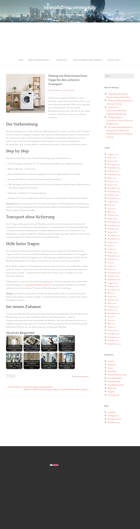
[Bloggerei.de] (54, 465)
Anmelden (112, 412)
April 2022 (112, 249)
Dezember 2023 (114, 222)
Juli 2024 (111, 205)
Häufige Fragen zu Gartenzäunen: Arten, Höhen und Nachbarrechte (119, 120)
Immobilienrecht (114, 381)
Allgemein (112, 364)
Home (20, 60)
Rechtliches (113, 60)
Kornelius (71, 90)
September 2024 (114, 198)
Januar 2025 (112, 185)
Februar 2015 (113, 330)
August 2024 (113, 201)
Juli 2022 (111, 245)
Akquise (111, 361)
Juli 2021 (111, 262)
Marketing (61, 60)
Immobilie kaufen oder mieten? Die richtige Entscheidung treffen (29, 387)
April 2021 (112, 266)
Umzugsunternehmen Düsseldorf (38, 285)
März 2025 (112, 178)
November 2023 (114, 225)
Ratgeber (111, 391)
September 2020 (114, 279)
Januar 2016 (112, 310)
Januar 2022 (112, 252)
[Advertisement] (70, 39)
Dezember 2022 (114, 235)
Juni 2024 (111, 208)
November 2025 (114, 168)
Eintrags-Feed (113, 415)
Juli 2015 (111, 317)
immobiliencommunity (70, 7)
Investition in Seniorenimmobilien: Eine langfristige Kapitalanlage (116, 110)
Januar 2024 (112, 218)
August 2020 (113, 283)
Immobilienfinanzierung (117, 374)
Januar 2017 (112, 296)
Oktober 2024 (113, 195)
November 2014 (114, 337)
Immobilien (112, 371)
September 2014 (114, 344)
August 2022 (113, 242)
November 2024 (114, 191)
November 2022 (114, 239)
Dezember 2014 (114, 334)
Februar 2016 (113, 306)
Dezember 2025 (114, 164)
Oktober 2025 (113, 171)
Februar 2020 (113, 286)
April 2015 (112, 327)
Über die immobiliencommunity (88, 60)
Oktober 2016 (113, 300)
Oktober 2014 (113, 340)
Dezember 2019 (114, 290)
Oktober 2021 (113, 259)
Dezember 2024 (114, 188)
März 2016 (112, 303)
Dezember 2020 (114, 273)
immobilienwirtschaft (39, 60)
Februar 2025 (113, 181)
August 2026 (113, 154)
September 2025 (114, 174)
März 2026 (112, 157)
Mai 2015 (111, 323)
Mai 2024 (111, 212)
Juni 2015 (111, 320)
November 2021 (114, 256)
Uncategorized (83, 376)
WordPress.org (113, 422)
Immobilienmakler (115, 378)
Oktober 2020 (113, 276)
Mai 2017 (111, 293)
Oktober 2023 (113, 229)
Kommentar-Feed (114, 419)
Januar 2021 (112, 269)
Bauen (110, 368)
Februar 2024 (113, 215)
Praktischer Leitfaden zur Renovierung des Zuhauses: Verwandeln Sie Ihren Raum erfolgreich (57, 390)
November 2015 (114, 313)
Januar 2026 (112, 161)
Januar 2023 (112, 232)
